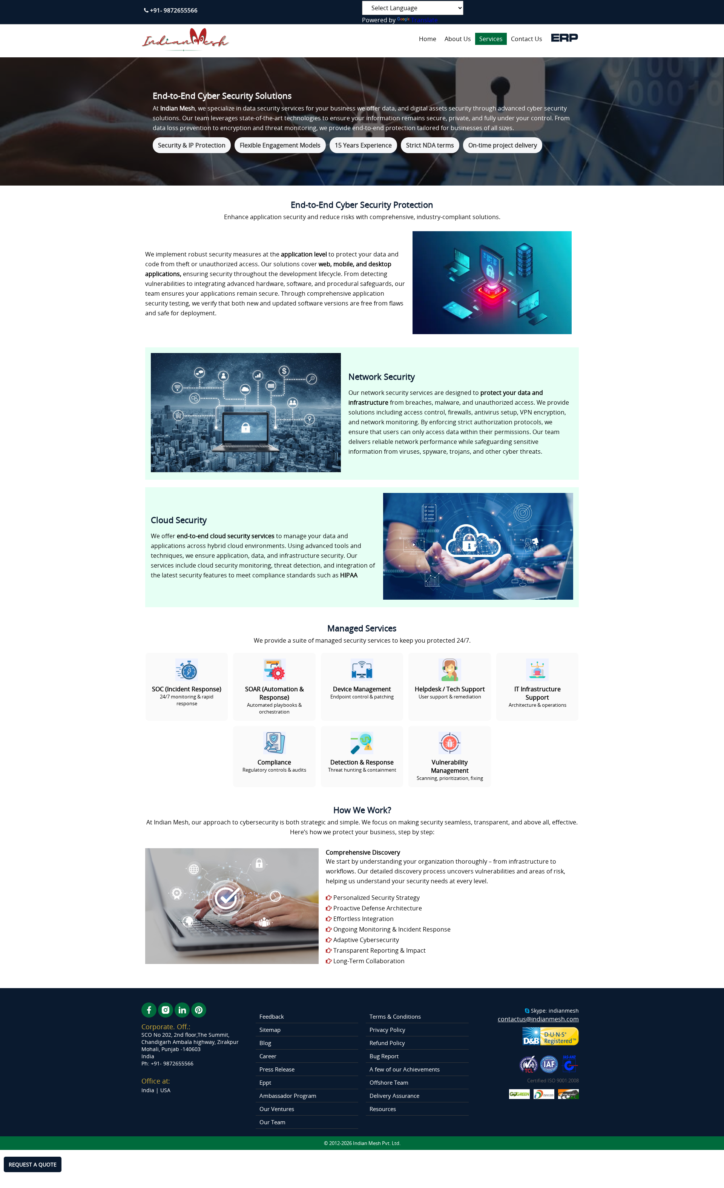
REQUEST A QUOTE (33, 1164)
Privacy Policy (387, 1029)
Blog (265, 1043)
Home (427, 39)
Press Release (277, 1069)
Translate (424, 20)
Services (491, 39)
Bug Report (384, 1056)
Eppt (265, 1082)
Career (267, 1056)
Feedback (271, 1016)
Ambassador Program (287, 1095)
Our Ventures (276, 1109)
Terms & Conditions (395, 1016)
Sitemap (270, 1029)
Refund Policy (387, 1043)
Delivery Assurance (394, 1095)
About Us (458, 39)
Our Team (272, 1122)
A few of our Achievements (405, 1069)
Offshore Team (389, 1082)
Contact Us (526, 39)
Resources (383, 1109)
